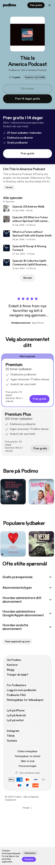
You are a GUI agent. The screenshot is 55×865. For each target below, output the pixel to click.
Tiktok (11, 736)
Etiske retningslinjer (27, 751)
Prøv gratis (36, 5)
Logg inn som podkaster (22, 690)
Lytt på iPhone (15, 710)
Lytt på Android (16, 715)
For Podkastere (16, 685)
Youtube (12, 740)
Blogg (10, 670)
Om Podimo (14, 660)
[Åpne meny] (49, 5)
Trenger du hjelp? (17, 674)
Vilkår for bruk (28, 761)
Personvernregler (27, 766)
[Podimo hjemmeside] (9, 5)
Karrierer (12, 665)
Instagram (13, 731)
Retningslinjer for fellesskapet (25, 700)
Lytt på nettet (15, 720)
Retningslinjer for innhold (27, 756)
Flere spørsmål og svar (17, 641)
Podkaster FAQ (16, 695)
